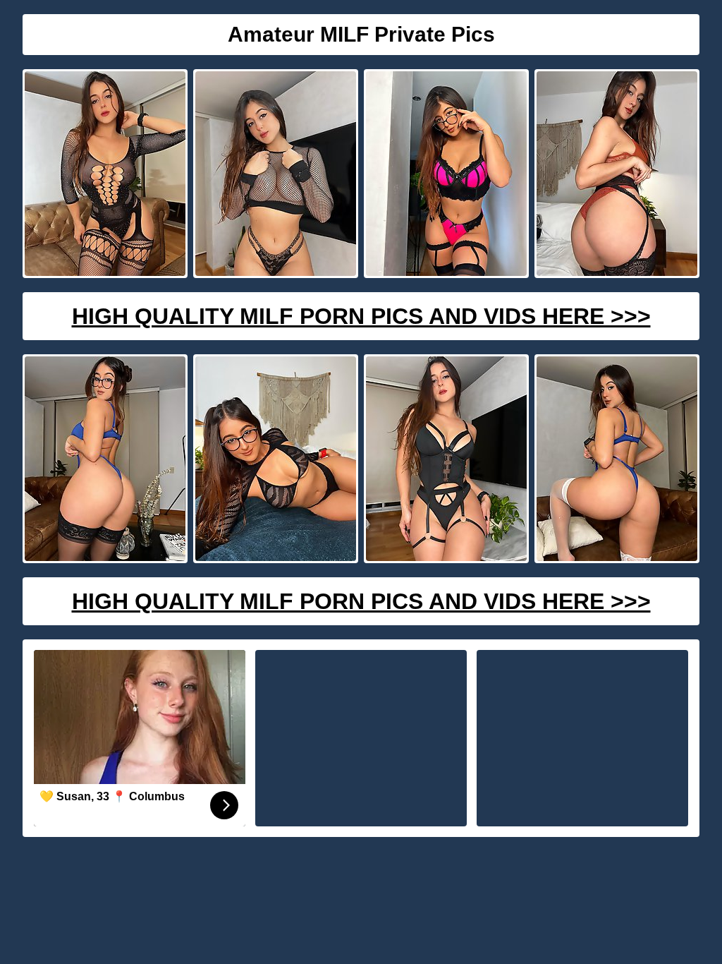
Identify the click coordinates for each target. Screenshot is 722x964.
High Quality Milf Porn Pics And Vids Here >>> (361, 316)
